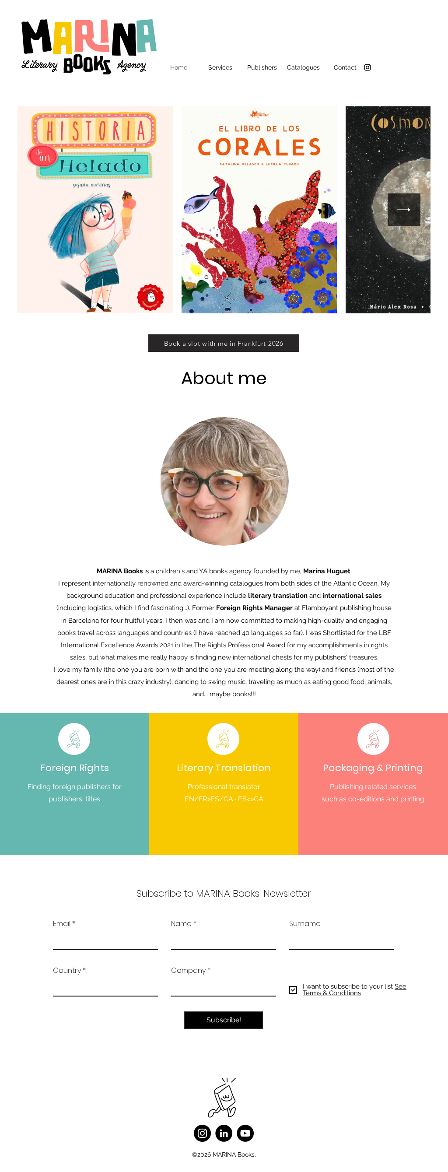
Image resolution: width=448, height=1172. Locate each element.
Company (188, 970)
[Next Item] (404, 209)
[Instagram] (202, 1133)
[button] (220, 67)
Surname (305, 923)
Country (67, 970)
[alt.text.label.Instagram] (367, 67)
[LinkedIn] (223, 1133)
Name (181, 923)
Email (61, 923)
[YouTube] (245, 1133)
